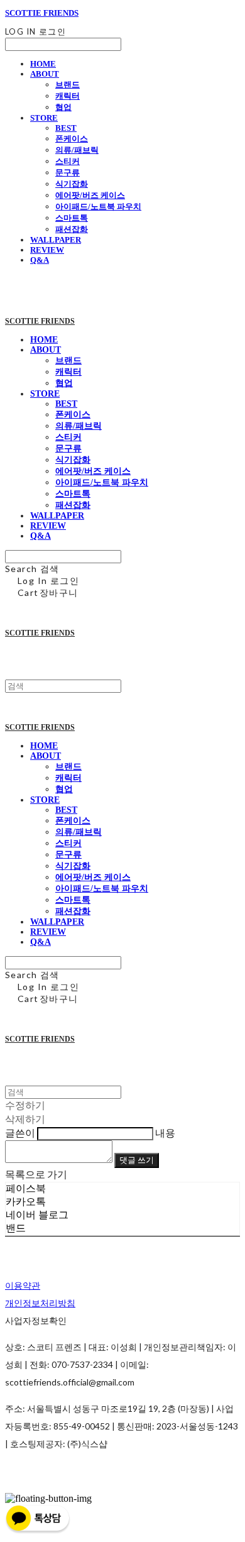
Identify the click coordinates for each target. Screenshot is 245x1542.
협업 (63, 107)
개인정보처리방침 (40, 1302)
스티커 (67, 161)
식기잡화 (71, 184)
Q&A (39, 260)
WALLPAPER (55, 240)
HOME (43, 64)
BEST (66, 128)
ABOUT (44, 74)
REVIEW (47, 250)
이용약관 (22, 1285)
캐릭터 (67, 96)
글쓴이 (20, 1132)
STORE (44, 118)
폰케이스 (71, 138)
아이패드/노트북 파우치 (98, 206)
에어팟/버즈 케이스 (90, 195)
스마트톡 (71, 218)
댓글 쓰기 (136, 1160)
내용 (165, 1132)
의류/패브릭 (77, 150)
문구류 (67, 172)
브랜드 (67, 84)
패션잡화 (71, 229)
